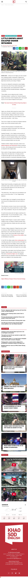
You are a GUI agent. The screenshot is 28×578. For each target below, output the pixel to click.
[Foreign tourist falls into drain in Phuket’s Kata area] (14, 363)
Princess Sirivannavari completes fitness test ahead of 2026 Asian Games (12, 317)
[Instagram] (12, 573)
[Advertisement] (14, 20)
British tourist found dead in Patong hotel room (13, 320)
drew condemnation (19, 240)
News (3, 35)
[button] (26, 2)
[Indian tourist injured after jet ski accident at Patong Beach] (14, 442)
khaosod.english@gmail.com (15, 558)
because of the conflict (18, 235)
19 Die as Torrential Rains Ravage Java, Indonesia (21, 295)
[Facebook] (8, 573)
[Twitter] (15, 573)
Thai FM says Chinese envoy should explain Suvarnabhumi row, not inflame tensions (12, 323)
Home (2, 4)
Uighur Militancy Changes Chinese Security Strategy (13, 278)
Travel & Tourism (5, 351)
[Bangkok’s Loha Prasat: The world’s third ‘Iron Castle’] (14, 383)
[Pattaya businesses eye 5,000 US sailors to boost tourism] (14, 402)
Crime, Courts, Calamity (9, 4)
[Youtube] (19, 573)
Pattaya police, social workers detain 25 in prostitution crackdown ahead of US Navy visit (12, 343)
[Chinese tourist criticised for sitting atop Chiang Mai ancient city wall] (14, 422)
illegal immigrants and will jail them (9, 145)
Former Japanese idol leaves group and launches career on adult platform (13, 311)
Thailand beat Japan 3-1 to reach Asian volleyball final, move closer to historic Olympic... (13, 339)
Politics (19, 35)
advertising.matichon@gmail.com (15, 562)
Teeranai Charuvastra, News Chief (10, 45)
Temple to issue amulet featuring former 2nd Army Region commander (12, 332)
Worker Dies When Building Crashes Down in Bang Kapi (7, 295)
